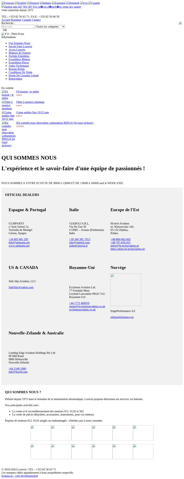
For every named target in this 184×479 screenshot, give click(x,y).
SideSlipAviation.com (21, 287)
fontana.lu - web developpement (19, 475)
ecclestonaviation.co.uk (82, 309)
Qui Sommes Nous (19, 43)
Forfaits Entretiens (19, 56)
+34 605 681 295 (18, 239)
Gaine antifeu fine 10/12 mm (32, 112)
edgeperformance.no (122, 317)
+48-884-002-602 (121, 239)
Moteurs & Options (20, 52)
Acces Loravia (17, 49)
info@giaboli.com (79, 242)
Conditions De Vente (20, 72)
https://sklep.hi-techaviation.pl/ (128, 248)
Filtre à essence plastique (30, 102)
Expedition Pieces (19, 62)
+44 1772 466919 (79, 303)
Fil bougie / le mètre (27, 91)
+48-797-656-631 (121, 242)
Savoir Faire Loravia (20, 46)
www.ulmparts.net (19, 245)
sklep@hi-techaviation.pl (125, 245)
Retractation (15, 78)
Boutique (16, 19)
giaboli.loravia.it (78, 245)
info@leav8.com (18, 371)
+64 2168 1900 (17, 368)
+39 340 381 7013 (79, 239)
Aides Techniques (19, 65)
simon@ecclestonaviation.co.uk (87, 306)
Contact (36, 19)
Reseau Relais (17, 69)
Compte (26, 19)
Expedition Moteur (19, 59)
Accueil (5, 19)
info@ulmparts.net (19, 242)
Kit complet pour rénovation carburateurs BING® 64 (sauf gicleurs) (54, 122)
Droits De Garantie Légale (24, 75)
